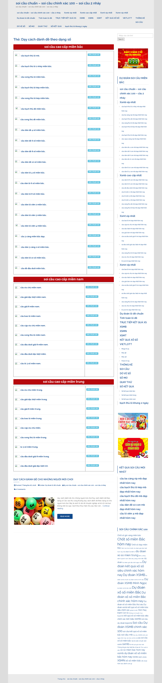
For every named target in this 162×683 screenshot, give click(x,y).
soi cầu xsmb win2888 (134, 638)
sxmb (125, 644)
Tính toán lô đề (45, 18)
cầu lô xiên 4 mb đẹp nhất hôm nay (131, 515)
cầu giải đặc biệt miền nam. (33, 297)
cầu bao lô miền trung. (31, 418)
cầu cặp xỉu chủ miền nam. (33, 325)
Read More (65, 516)
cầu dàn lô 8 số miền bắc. (33, 194)
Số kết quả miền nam (129, 398)
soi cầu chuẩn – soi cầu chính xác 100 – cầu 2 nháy (39, 13)
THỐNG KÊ (140, 18)
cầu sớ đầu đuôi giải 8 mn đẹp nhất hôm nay (135, 284)
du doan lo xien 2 (129, 552)
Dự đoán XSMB (134, 575)
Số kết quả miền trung (129, 394)
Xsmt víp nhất (106, 13)
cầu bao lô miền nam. (30, 316)
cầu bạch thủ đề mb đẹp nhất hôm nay (133, 498)
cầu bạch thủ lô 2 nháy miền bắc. (36, 66)
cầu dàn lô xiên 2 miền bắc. (34, 204)
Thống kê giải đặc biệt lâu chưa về (128, 647)
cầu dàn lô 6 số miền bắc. (32, 183)
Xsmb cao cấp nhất (88, 13)
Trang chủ (61, 679)
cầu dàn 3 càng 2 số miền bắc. (35, 247)
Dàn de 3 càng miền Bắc (136, 558)
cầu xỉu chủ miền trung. (31, 390)
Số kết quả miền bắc (128, 390)
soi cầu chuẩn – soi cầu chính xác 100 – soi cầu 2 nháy (58, 3)
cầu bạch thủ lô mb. (30, 56)
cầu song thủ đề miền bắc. (32, 119)
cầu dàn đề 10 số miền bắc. (33, 162)
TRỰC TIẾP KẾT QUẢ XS (66, 18)
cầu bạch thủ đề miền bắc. (33, 109)
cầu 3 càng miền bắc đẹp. (33, 236)
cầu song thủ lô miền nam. (33, 335)
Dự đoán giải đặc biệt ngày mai (132, 562)
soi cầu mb (127, 634)
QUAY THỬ (42, 26)
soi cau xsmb (133, 618)
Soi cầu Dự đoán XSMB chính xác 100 (132, 627)
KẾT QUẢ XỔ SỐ (112, 18)
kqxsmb (120, 616)
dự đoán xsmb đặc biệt (124, 588)
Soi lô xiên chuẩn (137, 641)
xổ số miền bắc (133, 660)
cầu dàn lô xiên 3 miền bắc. (34, 215)
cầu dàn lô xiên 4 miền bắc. (34, 226)
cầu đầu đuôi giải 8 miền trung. (34, 456)
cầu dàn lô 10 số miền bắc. (33, 258)
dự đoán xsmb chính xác (136, 579)
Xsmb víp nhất (70, 13)
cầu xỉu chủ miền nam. (31, 287)
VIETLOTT (127, 18)
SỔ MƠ (31, 26)
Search (121, 39)
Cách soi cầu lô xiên (127, 548)
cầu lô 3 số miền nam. (30, 363)
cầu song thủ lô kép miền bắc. (35, 98)
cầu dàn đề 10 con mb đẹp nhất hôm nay (134, 158)
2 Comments (20, 489)
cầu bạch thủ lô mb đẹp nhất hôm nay (134, 134)
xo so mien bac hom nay (132, 650)
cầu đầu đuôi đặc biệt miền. (33, 354)
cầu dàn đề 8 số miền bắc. (33, 151)
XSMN (90, 18)
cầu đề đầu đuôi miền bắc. (33, 268)
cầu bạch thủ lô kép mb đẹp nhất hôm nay (133, 489)
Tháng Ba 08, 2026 (29, 485)
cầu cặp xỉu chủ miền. (30, 428)
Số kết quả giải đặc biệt (137, 644)
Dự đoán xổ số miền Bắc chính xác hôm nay (131, 597)
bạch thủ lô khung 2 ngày (76, 26)
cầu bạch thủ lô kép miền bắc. (35, 87)
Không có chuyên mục (136, 613)
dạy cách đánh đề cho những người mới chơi (43, 479)
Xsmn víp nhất (122, 13)
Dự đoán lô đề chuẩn (26, 18)
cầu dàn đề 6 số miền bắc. (33, 141)
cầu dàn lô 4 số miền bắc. (33, 173)
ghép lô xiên (134, 610)
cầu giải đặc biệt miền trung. (33, 399)
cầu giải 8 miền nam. (30, 306)
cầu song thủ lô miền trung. (33, 437)
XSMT (99, 18)
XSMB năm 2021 (139, 657)
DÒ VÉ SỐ (21, 26)
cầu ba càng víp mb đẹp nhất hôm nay (133, 480)
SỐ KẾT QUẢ (56, 26)
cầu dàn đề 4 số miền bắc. (33, 130)
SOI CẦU (139, 22)
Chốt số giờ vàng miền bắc (129, 535)
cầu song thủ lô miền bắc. (33, 77)
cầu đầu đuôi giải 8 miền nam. (34, 345)
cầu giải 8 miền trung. (30, 409)
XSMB (82, 18)
